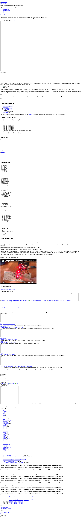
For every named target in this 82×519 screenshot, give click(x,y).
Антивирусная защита (7, 420)
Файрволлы (5, 448)
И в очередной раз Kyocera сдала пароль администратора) (15, 459)
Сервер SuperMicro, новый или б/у (7, 354)
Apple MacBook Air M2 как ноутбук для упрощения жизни (12, 327)
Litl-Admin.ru (3, 3)
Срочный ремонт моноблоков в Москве (8, 339)
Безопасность (5, 421)
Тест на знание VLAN (5, 512)
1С (3, 410)
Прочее (4, 437)
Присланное (5, 436)
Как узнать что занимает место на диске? (11, 460)
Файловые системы (7, 447)
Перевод (4, 435)
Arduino (4, 411)
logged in (7, 380)
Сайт (4, 439)
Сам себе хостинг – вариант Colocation (8, 342)
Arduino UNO (5, 107)
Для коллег (5, 424)
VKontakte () (3, 374)
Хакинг (4, 450)
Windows (4, 417)
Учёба (4, 446)
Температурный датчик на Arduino (7, 289)
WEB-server (5, 416)
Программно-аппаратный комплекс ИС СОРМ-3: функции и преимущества (16, 366)
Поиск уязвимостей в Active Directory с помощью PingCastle (15, 456)
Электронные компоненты (5, 508)
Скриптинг (5, 440)
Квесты (4, 427)
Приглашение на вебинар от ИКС (10, 457)
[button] (2, 383)
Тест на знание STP (4, 513)
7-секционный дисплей (7, 106)
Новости (4, 432)
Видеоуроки (5, 422)
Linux (4, 414)
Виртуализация (6, 423)
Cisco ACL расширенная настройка (16, 501)
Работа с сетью (6, 438)
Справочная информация (8, 441)
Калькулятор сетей (7, 12)
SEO (4, 415)
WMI (4, 419)
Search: (2, 7)
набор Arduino (31, 114)
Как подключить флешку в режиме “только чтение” (13, 462)
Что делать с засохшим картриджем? (7, 324)
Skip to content (3, 1)
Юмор (4, 451)
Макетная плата (6, 112)
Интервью (5, 11)
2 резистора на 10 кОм (7, 108)
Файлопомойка (6, 9)
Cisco (4, 412)
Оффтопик (5, 434)
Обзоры (4, 433)
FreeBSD (4, 413)
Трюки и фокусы (6, 444)
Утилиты (5, 445)
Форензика (5, 449)
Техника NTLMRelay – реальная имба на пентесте (13, 455)
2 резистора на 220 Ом (7, 109)
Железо (15, 20)
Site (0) (2, 375)
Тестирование (6, 442)
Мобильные (5, 429)
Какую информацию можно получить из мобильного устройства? (22, 497)
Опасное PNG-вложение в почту (9, 461)
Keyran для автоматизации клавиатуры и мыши (19, 500)
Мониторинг (5, 431)
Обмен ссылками (6, 10)
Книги (4, 428)
